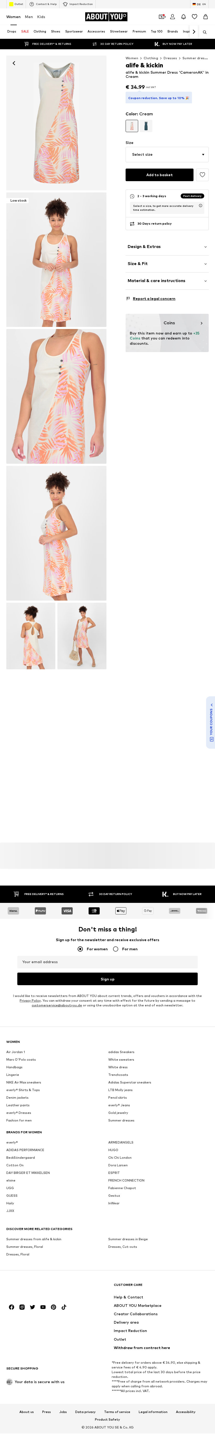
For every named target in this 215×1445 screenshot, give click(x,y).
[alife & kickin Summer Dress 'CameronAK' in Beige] (56, 396)
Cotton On (15, 1165)
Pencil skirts (117, 1097)
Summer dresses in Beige (128, 1239)
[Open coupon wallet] (161, 17)
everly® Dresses (18, 1113)
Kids (41, 16)
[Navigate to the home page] (34, 1287)
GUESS (12, 1196)
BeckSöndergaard (20, 1158)
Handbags (14, 1067)
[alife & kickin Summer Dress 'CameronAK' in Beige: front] (56, 123)
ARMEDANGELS (120, 1142)
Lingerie (12, 1075)
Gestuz (114, 1196)
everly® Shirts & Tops (23, 1090)
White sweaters (121, 1059)
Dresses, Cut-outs (122, 1247)
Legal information (153, 1412)
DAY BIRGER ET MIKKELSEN (28, 1173)
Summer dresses (196, 58)
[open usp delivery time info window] (200, 205)
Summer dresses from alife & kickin (33, 1239)
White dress (118, 1067)
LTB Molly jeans (120, 1090)
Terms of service (117, 1412)
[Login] (172, 17)
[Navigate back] (14, 63)
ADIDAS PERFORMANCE (25, 1150)
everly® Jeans (119, 1105)
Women (13, 16)
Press (46, 1412)
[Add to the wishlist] (202, 175)
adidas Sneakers (121, 1052)
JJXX (10, 1211)
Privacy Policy (30, 1000)
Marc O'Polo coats (21, 1059)
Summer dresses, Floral (24, 1247)
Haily (10, 1203)
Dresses (170, 58)
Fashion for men (19, 1120)
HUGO (113, 1150)
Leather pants (18, 1105)
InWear (114, 1203)
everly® (12, 1142)
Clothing (151, 58)
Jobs (63, 1412)
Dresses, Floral (17, 1254)
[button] (167, 154)
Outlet (18, 4)
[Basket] (205, 17)
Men (29, 16)
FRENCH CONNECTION (126, 1180)
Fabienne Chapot (122, 1188)
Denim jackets (17, 1097)
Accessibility (186, 1412)
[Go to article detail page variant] (132, 126)
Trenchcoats (118, 1075)
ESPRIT (114, 1173)
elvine (10, 1180)
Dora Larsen (118, 1165)
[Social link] (11, 1307)
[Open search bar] (203, 32)
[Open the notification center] (183, 16)
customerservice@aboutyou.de (57, 1005)
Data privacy (85, 1412)
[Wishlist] (194, 17)
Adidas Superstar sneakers (129, 1082)
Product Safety (107, 1419)
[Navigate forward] (194, 32)
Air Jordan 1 (15, 1052)
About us (26, 1412)
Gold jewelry (118, 1113)
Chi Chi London (120, 1158)
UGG (10, 1188)
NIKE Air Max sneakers (23, 1082)
